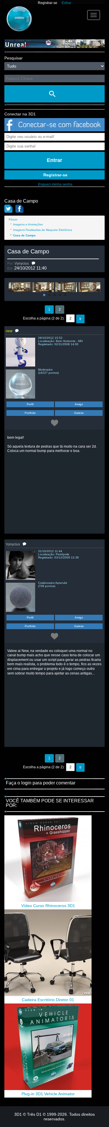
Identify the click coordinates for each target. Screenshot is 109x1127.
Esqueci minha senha (55, 184)
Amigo (79, 404)
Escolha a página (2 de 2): (44, 318)
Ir (80, 319)
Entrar (66, 3)
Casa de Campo (28, 251)
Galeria (79, 412)
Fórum (13, 219)
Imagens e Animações (28, 224)
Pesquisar (13, 58)
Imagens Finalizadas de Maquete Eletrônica (42, 229)
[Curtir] (54, 423)
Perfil (30, 404)
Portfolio (30, 412)
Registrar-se (47, 3)
